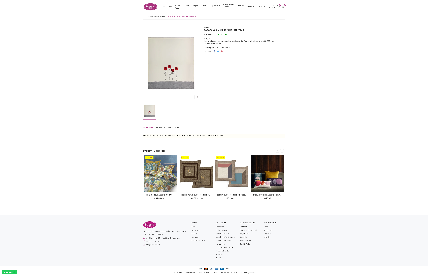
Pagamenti (244, 234)
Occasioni (167, 7)
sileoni (206, 27)
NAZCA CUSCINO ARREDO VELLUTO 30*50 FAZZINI (232, 195)
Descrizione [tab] (148, 127)
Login (266, 227)
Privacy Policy (245, 240)
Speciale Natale (222, 251)
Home (194, 227)
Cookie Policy (245, 244)
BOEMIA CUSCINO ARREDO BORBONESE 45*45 (196, 195)
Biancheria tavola (223, 240)
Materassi (251, 7)
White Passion (178, 7)
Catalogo (195, 237)
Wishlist (267, 237)
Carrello (267, 234)
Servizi (194, 234)
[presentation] (277, 150)
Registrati (268, 230)
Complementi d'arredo (156, 16)
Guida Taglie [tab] (173, 127)
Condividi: (208, 51)
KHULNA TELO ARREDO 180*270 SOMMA (267, 191)
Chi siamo (195, 230)
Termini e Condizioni (248, 230)
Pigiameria (220, 244)
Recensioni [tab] (160, 127)
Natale (218, 258)
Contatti (243, 227)
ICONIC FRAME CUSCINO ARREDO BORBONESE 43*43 (160, 195)
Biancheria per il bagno (225, 237)
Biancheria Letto (222, 234)
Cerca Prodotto (198, 240)
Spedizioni (244, 237)
